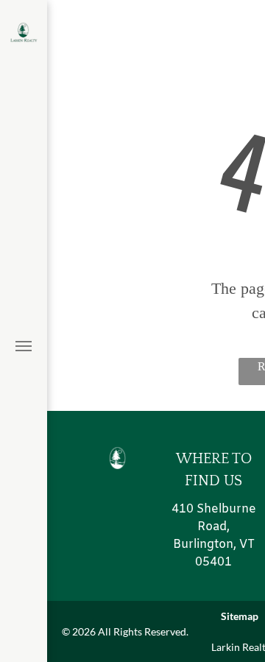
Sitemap (239, 616)
